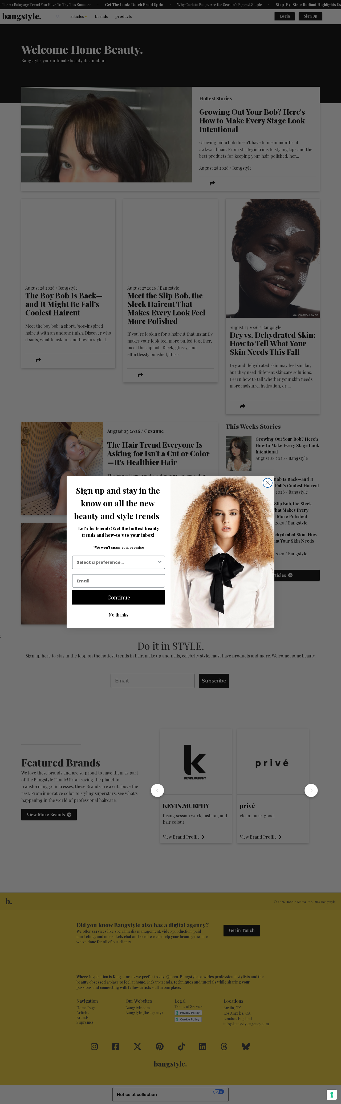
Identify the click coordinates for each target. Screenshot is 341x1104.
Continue (118, 597)
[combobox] (117, 562)
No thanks (118, 615)
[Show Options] (160, 562)
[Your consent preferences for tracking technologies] (332, 1095)
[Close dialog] (267, 483)
